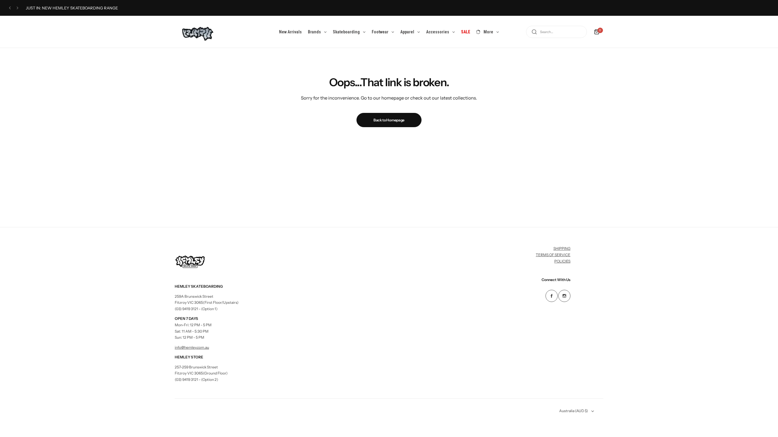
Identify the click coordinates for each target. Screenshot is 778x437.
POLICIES (562, 261)
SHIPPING (561, 248)
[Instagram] (564, 296)
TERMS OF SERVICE (553, 254)
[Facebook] (552, 296)
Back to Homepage (389, 120)
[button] (10, 8)
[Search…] (534, 32)
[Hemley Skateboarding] (196, 32)
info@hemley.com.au (192, 347)
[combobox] (556, 32)
